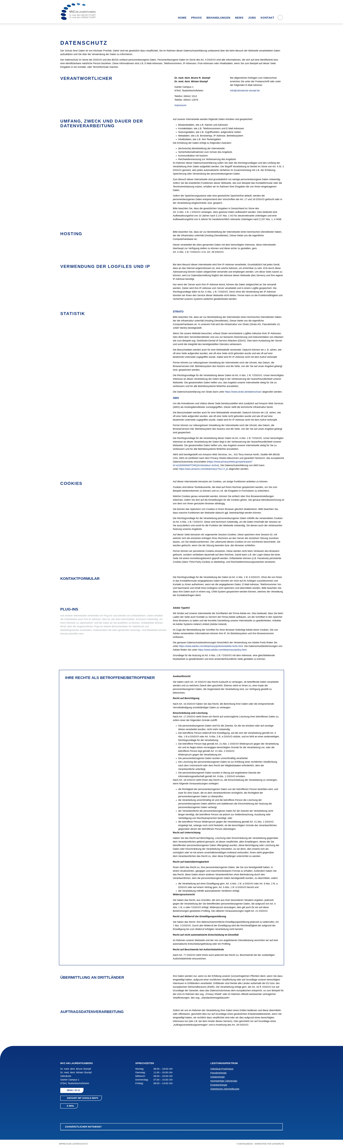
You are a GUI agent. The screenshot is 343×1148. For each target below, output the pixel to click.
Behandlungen (218, 17)
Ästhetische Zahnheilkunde (224, 1089)
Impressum (180, 105)
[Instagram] (68, 1113)
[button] (171, 1126)
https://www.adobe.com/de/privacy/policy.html (222, 649)
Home (182, 17)
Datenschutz (80, 1144)
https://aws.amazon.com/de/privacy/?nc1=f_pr (203, 469)
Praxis (196, 17)
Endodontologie (218, 1085)
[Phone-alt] (280, 17)
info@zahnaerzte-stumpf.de (245, 90)
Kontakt (267, 17)
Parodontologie (218, 1073)
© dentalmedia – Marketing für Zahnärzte (260, 1144)
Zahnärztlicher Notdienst (83, 1126)
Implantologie (217, 1077)
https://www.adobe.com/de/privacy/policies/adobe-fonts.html (211, 646)
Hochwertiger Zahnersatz (223, 1081)
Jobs (252, 17)
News (239, 17)
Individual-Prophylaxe (221, 1069)
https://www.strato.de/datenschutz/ (243, 391)
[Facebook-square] (62, 1113)
